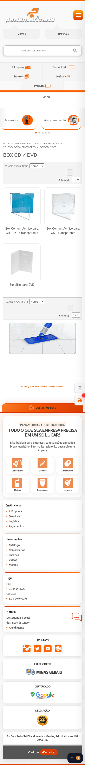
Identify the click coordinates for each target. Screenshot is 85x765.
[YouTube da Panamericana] (47, 648)
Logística (61, 76)
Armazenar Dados (47, 143)
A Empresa (18, 67)
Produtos (39, 86)
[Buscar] (75, 50)
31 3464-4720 (17, 588)
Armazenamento (55, 120)
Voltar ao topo (43, 408)
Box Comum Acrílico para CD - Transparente (63, 230)
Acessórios (11, 120)
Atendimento (16, 627)
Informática (22, 143)
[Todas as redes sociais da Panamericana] (58, 648)
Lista (70, 172)
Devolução (15, 516)
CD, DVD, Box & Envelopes (19, 147)
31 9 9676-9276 (18, 598)
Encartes (19, 76)
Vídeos (13, 560)
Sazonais (63, 33)
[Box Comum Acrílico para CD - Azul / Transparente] (22, 206)
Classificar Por (16, 166)
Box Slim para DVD (21, 284)
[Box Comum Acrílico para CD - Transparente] (63, 206)
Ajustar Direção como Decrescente (48, 166)
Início (6, 143)
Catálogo (14, 545)
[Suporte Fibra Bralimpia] (42, 338)
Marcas (22, 33)
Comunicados (61, 67)
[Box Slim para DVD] (22, 262)
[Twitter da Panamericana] (37, 648)
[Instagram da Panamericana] (26, 648)
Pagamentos (16, 526)
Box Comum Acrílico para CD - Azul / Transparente (22, 230)
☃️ (80, 387)
